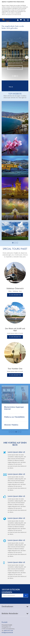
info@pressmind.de (7, 632)
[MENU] (28, 20)
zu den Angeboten (15, 294)
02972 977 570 (8, 630)
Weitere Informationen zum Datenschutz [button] (11, 14)
